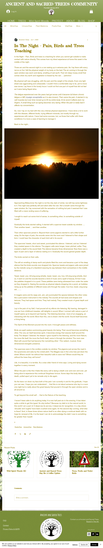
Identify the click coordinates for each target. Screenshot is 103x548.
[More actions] (87, 40)
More (78, 26)
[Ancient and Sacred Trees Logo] (51, 459)
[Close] (100, 544)
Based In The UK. (92, 522)
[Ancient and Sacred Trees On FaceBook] (93, 534)
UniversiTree (27, 26)
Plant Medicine (42, 26)
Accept (94, 545)
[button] (91, 11)
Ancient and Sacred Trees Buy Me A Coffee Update (50, 472)
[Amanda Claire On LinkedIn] (97, 534)
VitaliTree (68, 26)
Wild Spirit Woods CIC (16, 471)
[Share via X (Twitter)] (20, 434)
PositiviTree (56, 26)
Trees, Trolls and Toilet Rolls (82, 472)
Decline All (84, 545)
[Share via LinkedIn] (25, 434)
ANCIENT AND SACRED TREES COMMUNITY (51, 4)
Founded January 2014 (51, 8)
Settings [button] (75, 545)
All (5, 26)
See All (96, 447)
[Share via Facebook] (15, 434)
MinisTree (14, 26)
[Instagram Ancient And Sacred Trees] (89, 534)
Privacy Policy (12, 545)
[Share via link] (30, 434)
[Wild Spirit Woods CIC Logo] (18, 459)
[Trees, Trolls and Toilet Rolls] (84, 459)
